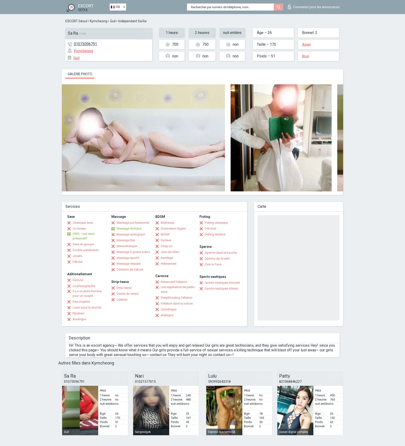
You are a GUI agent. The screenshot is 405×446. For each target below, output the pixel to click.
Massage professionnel (133, 222)
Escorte (78, 280)
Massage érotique (129, 228)
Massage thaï (126, 240)
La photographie (84, 286)
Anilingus (167, 315)
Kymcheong (98, 21)
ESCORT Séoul (76, 21)
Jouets (77, 256)
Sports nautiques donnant (222, 282)
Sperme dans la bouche (221, 252)
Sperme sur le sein (217, 258)
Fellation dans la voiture (177, 303)
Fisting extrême (215, 234)
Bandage (167, 258)
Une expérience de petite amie (177, 289)
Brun (305, 56)
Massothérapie (127, 246)
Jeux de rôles (170, 252)
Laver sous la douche (87, 307)
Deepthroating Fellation (176, 297)
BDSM (165, 234)
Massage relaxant (129, 263)
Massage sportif (128, 258)
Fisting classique (216, 222)
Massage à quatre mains (133, 252)
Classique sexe (83, 222)
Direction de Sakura (130, 269)
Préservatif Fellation (174, 282)
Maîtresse (167, 222)
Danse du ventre (128, 293)
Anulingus (79, 319)
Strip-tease (124, 288)
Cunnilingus (168, 309)
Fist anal (210, 228)
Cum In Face (213, 264)
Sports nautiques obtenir (221, 288)
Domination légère (173, 228)
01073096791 (85, 44)
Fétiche (77, 262)
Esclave (166, 240)
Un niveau (79, 228)
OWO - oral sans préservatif (83, 236)
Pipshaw (78, 313)
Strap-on (166, 246)
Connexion (316, 7)
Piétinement (168, 263)
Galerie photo (80, 74)
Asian (306, 44)
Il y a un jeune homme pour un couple (87, 293)
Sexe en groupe (83, 244)
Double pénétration (86, 250)
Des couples (81, 301)
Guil (113, 21)
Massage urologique (131, 234)
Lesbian (122, 299)
